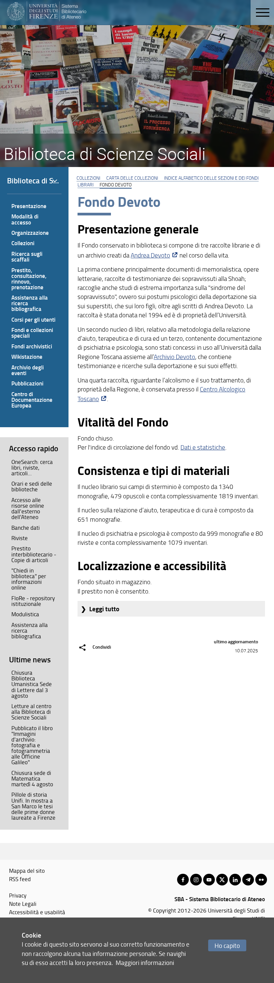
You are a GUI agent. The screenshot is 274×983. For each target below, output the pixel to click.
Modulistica (25, 614)
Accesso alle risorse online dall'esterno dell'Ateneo (27, 508)
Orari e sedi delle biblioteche (31, 486)
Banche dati (25, 527)
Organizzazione (30, 232)
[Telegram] (248, 879)
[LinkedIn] (235, 879)
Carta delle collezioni (132, 177)
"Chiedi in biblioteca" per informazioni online (28, 578)
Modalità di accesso (24, 219)
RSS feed (20, 879)
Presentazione (28, 206)
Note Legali (22, 903)
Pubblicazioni (27, 383)
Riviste (19, 538)
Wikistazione (26, 356)
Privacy (17, 895)
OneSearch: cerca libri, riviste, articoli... (32, 467)
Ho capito (227, 945)
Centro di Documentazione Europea (31, 399)
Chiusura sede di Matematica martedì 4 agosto (32, 778)
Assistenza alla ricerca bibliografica (29, 303)
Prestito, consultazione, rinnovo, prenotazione (28, 278)
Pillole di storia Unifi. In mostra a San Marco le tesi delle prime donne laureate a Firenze (33, 805)
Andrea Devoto (150, 255)
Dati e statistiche (202, 447)
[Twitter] (222, 879)
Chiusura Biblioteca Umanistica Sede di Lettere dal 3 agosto (31, 683)
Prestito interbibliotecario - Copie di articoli (33, 553)
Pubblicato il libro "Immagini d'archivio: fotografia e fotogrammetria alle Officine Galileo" (32, 745)
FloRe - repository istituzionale (33, 601)
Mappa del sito (27, 870)
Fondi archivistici (31, 346)
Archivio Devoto (174, 356)
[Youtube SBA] (209, 879)
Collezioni (88, 177)
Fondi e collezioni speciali (32, 332)
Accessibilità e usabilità (37, 912)
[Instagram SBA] (196, 879)
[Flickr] (261, 879)
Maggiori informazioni (145, 962)
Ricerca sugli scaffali (26, 256)
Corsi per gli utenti (33, 319)
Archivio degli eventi (27, 370)
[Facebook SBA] (183, 879)
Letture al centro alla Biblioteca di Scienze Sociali (31, 711)
